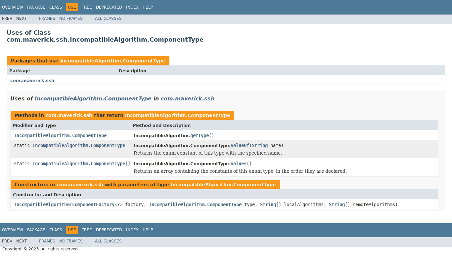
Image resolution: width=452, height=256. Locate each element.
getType (199, 135)
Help (148, 7)
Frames (47, 18)
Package (36, 7)
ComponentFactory (93, 204)
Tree (87, 7)
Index (132, 7)
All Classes (108, 18)
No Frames (71, 18)
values (239, 163)
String (260, 145)
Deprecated (109, 7)
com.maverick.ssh (32, 80)
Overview (12, 7)
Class (55, 7)
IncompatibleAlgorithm (41, 204)
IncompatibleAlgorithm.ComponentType (112, 60)
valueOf (240, 145)
